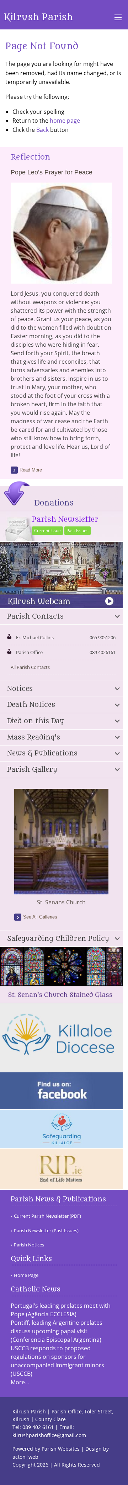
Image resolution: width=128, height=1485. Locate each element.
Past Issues (77, 530)
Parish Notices (29, 1245)
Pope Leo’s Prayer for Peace (51, 172)
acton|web (25, 1456)
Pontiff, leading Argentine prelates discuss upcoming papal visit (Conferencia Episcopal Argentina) (56, 1331)
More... (20, 1382)
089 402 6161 (38, 1427)
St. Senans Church (61, 902)
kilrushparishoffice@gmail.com (49, 1435)
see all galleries (40, 917)
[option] (61, 847)
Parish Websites (61, 1448)
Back (42, 130)
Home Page (26, 1275)
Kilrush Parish (38, 17)
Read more (31, 470)
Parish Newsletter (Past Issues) (46, 1230)
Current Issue (47, 530)
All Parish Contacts (30, 667)
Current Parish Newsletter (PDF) (47, 1216)
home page (65, 120)
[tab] (61, 617)
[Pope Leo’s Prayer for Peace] (61, 279)
